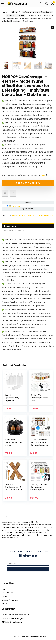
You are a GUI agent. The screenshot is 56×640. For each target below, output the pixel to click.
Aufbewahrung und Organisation (37, 12)
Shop (14, 12)
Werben (5, 603)
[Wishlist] (46, 3)
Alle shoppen (8, 592)
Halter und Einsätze (15, 15)
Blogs (4, 596)
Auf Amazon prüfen (28, 183)
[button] (52, 27)
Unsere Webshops (10, 600)
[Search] (41, 3)
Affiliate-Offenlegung (12, 622)
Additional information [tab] (14, 230)
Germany (17, 206)
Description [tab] (10, 226)
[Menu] (3, 3)
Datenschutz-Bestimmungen (15, 614)
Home (4, 12)
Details (43, 175)
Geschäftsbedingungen (13, 618)
